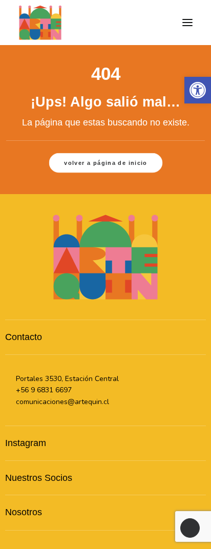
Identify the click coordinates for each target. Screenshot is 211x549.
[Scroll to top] (190, 527)
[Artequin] (40, 22)
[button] (187, 22)
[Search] (141, 22)
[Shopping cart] (157, 22)
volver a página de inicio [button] (105, 162)
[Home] (105, 257)
